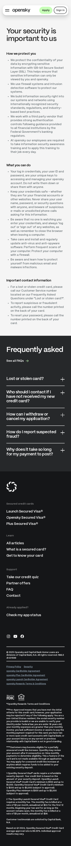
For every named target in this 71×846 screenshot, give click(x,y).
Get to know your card (24, 555)
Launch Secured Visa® (24, 511)
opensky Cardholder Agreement (23, 671)
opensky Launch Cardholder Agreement (27, 679)
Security (28, 667)
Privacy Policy (13, 667)
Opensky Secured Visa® (25, 517)
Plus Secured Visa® (22, 524)
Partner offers (18, 583)
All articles (15, 543)
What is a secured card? (26, 549)
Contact (13, 595)
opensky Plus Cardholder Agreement (25, 675)
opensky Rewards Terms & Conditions (26, 684)
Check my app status (23, 615)
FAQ (9, 589)
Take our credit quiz (22, 577)
